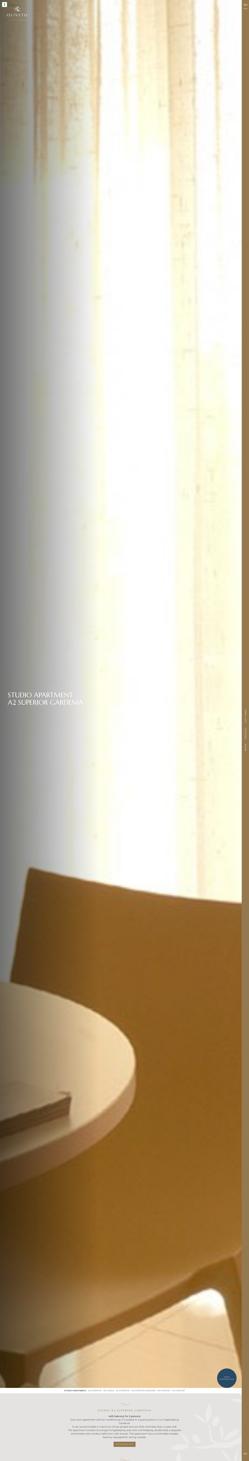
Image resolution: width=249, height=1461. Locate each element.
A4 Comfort (178, 1390)
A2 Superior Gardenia (143, 1390)
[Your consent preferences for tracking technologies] (4, 4)
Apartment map (124, 1444)
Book (245, 747)
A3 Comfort (164, 1390)
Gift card (245, 716)
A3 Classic (108, 1390)
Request (245, 733)
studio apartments (75, 1390)
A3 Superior (122, 1390)
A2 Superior (94, 1390)
